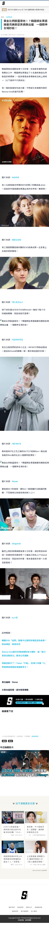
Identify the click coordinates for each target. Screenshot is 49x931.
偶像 (4, 741)
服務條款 (15, 911)
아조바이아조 (17, 339)
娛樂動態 (9, 17)
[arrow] (3, 4)
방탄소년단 (16, 239)
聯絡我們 (20, 907)
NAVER (15, 177)
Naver (15, 481)
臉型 (10, 741)
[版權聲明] (34, 736)
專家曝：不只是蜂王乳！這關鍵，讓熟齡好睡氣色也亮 (35, 829)
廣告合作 (29, 907)
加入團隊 (34, 911)
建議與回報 (38, 907)
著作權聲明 (24, 911)
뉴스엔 (15, 617)
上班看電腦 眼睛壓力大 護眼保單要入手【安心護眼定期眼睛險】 (36, 859)
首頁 (2, 17)
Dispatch (16, 543)
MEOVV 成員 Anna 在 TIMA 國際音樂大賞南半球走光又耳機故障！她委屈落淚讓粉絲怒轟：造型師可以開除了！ (27, 9)
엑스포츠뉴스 (17, 302)
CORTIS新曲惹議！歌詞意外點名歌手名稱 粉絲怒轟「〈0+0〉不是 (13, 829)
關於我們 (12, 907)
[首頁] (24, 895)
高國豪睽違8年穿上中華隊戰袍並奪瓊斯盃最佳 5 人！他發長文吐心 (13, 859)
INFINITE (16, 443)
